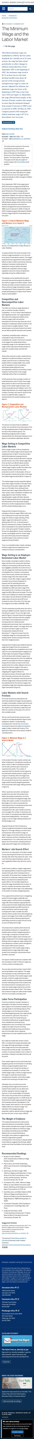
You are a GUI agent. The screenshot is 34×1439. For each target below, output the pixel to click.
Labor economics (10, 134)
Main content (9, 1)
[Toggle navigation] (3, 8)
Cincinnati (8, 1299)
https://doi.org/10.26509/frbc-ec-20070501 (14, 1233)
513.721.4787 (6, 1307)
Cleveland (8, 1287)
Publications (13, 16)
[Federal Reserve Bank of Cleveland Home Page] (18, 2)
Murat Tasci (19, 128)
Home (4, 16)
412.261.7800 (6, 1320)
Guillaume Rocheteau (8, 128)
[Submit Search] (30, 9)
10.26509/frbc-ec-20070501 (21, 139)
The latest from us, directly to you (15, 1349)
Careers (5, 1417)
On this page (10, 46)
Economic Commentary (9, 18)
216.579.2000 (6, 1295)
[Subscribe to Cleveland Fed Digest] (17, 1341)
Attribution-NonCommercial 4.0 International (16, 1245)
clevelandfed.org (22, 162)
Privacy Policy (23, 1428)
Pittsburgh (8, 1310)
